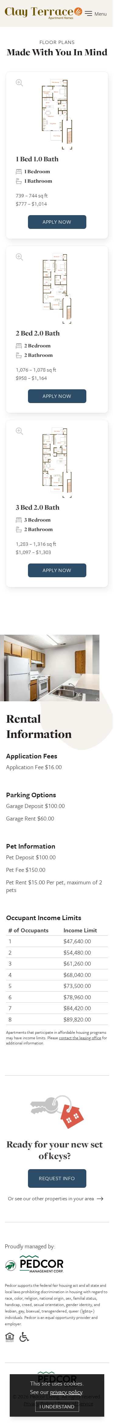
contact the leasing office (80, 1038)
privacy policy (66, 1392)
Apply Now (57, 222)
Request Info (57, 1178)
